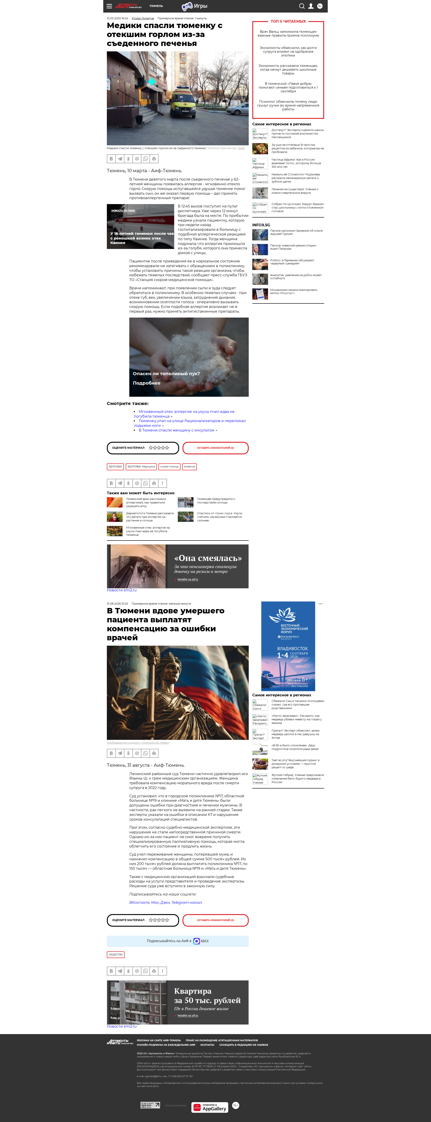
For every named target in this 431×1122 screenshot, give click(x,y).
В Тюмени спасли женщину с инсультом (176, 430)
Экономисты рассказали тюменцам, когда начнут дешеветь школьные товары (288, 69)
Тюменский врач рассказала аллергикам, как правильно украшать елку (146, 502)
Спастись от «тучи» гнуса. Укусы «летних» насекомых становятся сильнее (219, 517)
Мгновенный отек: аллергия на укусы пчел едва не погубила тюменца (148, 531)
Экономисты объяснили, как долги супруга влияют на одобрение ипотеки (288, 51)
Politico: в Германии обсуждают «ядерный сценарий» (292, 262)
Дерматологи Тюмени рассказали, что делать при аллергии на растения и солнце (150, 517)
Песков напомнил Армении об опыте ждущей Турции (296, 232)
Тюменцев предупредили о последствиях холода (216, 500)
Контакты (207, 1045)
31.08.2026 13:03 (117, 603)
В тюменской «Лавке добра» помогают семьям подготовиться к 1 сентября (288, 87)
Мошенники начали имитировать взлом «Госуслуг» (293, 291)
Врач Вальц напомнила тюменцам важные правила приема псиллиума (288, 33)
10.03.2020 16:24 (117, 18)
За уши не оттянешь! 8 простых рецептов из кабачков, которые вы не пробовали (298, 148)
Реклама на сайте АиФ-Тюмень (159, 1040)
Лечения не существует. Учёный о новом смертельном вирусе (295, 190)
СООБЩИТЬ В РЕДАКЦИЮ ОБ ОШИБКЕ (243, 1045)
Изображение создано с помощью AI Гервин (138, 742)
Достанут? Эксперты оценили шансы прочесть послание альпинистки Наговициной (298, 133)
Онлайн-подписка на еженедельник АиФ (166, 1045)
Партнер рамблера (175, 1105)
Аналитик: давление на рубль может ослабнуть (296, 277)
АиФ (241, 148)
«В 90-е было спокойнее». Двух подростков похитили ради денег (295, 747)
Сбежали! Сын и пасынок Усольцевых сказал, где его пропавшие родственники (298, 704)
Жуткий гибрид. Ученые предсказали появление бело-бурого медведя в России (298, 778)
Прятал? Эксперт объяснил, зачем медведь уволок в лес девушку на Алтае (295, 734)
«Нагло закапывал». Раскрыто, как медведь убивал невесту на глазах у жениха (297, 719)
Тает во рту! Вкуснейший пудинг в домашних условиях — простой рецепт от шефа (295, 763)
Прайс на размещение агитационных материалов (222, 1040)
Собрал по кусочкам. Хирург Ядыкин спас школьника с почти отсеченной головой (298, 207)
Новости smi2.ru (122, 590)
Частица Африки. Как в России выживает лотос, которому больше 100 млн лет (296, 163)
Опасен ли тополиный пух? (166, 373)
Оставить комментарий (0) (215, 448)
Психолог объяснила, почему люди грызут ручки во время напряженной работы (288, 105)
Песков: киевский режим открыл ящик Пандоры (293, 247)
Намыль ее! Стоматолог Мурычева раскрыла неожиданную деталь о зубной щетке (296, 178)
